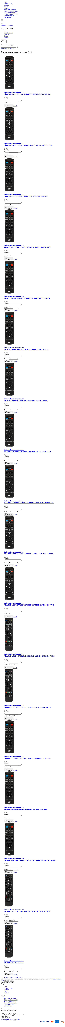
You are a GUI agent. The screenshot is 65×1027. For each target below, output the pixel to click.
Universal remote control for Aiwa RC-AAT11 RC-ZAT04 (14, 961)
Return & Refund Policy (10, 14)
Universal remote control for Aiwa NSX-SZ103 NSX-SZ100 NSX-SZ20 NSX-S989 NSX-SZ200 (27, 297)
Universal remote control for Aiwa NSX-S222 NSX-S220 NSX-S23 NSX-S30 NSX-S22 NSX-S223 (27, 93)
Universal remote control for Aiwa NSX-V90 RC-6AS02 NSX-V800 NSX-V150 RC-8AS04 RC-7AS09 (29, 655)
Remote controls (8, 3)
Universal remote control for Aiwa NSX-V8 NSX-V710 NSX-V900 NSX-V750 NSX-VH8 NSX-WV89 (29, 604)
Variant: (6, 102)
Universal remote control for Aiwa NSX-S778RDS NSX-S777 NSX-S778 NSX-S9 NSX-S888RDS (27, 246)
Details (15, 106)
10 (7, 977)
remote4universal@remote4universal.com (12, 1019)
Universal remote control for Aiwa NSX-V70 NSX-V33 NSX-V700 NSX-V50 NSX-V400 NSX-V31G (28, 553)
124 (20, 977)
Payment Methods (9, 15)
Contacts (6, 5)
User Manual (7, 17)
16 (17, 977)
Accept (7, 980)
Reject (11, 980)
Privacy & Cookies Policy (11, 11)
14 (13, 977)
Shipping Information (9, 12)
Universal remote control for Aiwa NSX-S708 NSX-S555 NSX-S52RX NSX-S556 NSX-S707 (26, 195)
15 (15, 977)
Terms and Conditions (10, 9)
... (3, 977)
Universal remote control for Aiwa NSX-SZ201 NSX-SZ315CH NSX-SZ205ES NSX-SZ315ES (26, 348)
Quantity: (6, 99)
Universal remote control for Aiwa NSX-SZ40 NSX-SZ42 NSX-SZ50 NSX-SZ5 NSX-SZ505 (25, 399)
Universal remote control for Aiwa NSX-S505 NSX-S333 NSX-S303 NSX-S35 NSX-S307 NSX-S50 (28, 144)
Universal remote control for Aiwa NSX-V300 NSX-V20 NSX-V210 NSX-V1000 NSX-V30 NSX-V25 (29, 502)
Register (6, 8)
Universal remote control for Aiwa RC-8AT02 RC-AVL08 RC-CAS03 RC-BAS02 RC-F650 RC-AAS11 (30, 859)
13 (12, 977)
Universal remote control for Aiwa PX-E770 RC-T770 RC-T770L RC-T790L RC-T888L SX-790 (27, 706)
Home (5, 2)
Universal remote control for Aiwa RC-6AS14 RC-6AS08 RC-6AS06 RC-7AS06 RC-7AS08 (25, 808)
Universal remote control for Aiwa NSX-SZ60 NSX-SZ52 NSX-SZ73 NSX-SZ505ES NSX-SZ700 (27, 451)
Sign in (6, 6)
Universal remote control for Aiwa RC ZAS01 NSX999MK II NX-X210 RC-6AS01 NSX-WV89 (27, 757)
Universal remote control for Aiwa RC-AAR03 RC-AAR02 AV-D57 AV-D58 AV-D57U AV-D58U (27, 910)
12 (10, 977)
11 (8, 977)
